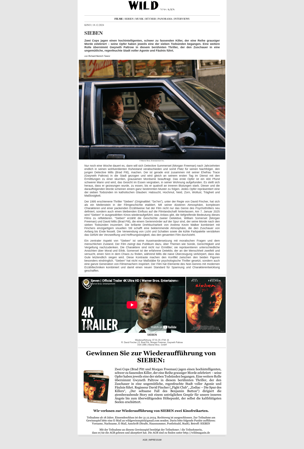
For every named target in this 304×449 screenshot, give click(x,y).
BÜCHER (150, 18)
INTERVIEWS (182, 18)
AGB (145, 440)
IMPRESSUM (155, 440)
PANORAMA (165, 18)
